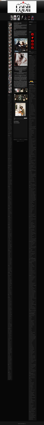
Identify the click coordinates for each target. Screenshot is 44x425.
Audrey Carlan (9, 122)
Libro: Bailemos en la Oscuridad (32, 126)
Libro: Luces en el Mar (31, 265)
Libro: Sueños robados (31, 347)
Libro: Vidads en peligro (31, 382)
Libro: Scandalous (31, 333)
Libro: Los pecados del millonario (32, 260)
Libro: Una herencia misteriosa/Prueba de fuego (32, 373)
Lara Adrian (9, 240)
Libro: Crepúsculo (31, 152)
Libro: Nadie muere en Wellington (32, 285)
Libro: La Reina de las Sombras (32, 233)
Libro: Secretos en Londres (32, 335)
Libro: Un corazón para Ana (32, 369)
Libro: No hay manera (31, 287)
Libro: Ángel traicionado (31, 394)
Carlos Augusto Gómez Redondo (10, 133)
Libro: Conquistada (31, 146)
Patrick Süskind (9, 312)
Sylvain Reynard (9, 352)
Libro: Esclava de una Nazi (31, 205)
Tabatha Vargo (9, 356)
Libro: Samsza (30, 331)
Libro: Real (30, 319)
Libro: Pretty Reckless (31, 303)
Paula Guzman (9, 313)
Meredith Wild (9, 285)
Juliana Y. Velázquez (9, 216)
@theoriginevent (23, 69)
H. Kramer (9, 178)
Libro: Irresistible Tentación (32, 225)
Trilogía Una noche (31, 419)
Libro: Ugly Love (30, 368)
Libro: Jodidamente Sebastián (32, 226)
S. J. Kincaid (9, 336)
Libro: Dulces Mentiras (31, 169)
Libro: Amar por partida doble (32, 117)
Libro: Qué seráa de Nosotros (32, 314)
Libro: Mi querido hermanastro (32, 276)
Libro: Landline (30, 250)
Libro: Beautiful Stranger (31, 132)
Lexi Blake (9, 253)
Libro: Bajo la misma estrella (32, 127)
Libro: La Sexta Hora (31, 234)
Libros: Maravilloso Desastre (32, 400)
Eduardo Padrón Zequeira (9, 158)
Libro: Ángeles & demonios (32, 395)
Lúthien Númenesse (9, 265)
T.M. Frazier (9, 355)
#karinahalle (18, 36)
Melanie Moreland (10, 283)
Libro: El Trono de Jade (31, 178)
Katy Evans (9, 230)
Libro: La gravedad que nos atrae (32, 238)
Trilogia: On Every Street (31, 416)
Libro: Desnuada (30, 161)
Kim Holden (9, 231)
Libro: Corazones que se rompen (32, 149)
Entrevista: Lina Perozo (31, 71)
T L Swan (9, 354)
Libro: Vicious (30, 380)
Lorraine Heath (9, 264)
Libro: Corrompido (31, 151)
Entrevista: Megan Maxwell (32, 74)
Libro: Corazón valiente (31, 150)
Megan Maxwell (9, 280)
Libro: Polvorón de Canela (31, 301)
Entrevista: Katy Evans (31, 68)
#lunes (16, 36)
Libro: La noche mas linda (31, 243)
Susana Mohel (9, 350)
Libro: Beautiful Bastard (31, 130)
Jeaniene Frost (9, 204)
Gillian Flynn (9, 176)
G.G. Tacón (9, 170)
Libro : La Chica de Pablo (31, 96)
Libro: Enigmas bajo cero (31, 202)
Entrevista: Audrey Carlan (31, 58)
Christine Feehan (10, 142)
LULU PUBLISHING (31, 53)
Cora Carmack (9, 147)
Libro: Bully (30, 136)
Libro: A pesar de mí (31, 112)
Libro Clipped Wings (31, 97)
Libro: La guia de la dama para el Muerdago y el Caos (32, 241)
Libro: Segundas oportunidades (32, 337)
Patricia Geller (9, 311)
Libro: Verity (30, 379)
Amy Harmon (9, 113)
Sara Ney (9, 340)
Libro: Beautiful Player (31, 131)
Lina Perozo (9, 255)
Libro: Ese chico (30, 207)
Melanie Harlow (9, 282)
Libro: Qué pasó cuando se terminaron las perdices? (32, 313)
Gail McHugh (9, 174)
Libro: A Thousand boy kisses (32, 111)
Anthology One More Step (31, 85)
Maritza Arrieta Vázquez (9, 275)
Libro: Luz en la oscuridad (31, 266)
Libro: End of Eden (31, 201)
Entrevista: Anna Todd (31, 57)
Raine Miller (9, 327)
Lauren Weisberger (9, 250)
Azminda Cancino (10, 123)
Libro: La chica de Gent (31, 236)
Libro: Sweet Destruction (31, 349)
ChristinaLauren (9, 141)
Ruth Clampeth (9, 333)
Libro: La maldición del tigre (32, 242)
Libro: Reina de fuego (31, 322)
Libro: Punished (30, 305)
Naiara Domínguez (9, 297)
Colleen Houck (9, 146)
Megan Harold (9, 279)
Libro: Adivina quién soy (31, 113)
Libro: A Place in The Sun (31, 108)
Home (20, 139)
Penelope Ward (9, 316)
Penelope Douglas (10, 314)
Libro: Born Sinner (31, 135)
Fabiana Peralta (9, 168)
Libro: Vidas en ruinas (31, 384)
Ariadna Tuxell (9, 120)
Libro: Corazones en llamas (32, 148)
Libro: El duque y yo (31, 190)
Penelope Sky (9, 315)
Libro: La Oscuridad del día (32, 232)
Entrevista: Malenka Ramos (32, 72)
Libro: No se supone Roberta (32, 290)
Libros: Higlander (31, 399)
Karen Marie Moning (9, 224)
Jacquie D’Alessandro (9, 197)
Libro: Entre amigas (31, 204)
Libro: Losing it (30, 263)
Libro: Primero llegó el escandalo (32, 304)
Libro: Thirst (30, 363)
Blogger (25, 423)
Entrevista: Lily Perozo (31, 70)
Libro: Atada (30, 123)
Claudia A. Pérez (9, 144)
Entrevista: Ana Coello (31, 56)
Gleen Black (9, 177)
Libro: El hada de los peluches (32, 191)
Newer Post (15, 139)
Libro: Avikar (30, 125)
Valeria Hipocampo (9, 372)
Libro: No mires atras (31, 289)
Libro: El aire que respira (31, 179)
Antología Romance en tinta (32, 87)
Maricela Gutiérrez (9, 272)
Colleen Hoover (9, 145)
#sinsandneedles (23, 87)
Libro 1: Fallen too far (31, 94)
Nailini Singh (9, 299)
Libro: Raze (30, 318)
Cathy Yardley (9, 140)
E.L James (9, 157)
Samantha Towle (9, 338)
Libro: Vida (30, 381)
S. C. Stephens (9, 335)
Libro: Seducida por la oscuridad (32, 336)
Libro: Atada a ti (30, 124)
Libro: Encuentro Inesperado (32, 200)
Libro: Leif (30, 256)
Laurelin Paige (9, 245)
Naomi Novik (9, 300)
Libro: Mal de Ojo (31, 268)
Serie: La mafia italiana (31, 410)
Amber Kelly (9, 111)
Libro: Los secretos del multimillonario (31, 262)
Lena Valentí (9, 252)
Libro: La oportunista (31, 244)
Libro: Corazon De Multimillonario (32, 147)
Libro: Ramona (30, 317)
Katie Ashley (9, 228)
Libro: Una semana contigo (32, 376)
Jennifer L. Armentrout (9, 205)
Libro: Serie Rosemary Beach (32, 338)
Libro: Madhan (30, 267)
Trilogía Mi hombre (31, 418)
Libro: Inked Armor (31, 224)
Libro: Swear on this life (31, 348)
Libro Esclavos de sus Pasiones (32, 98)
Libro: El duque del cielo (31, 189)
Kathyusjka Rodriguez (9, 227)
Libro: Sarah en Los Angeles (32, 332)
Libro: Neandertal (31, 286)
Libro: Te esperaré (31, 353)
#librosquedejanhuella (18, 87)
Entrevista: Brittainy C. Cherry (32, 59)
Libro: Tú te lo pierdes (31, 367)
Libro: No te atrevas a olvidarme (32, 291)
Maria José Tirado (10, 271)
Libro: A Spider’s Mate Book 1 (32, 109)
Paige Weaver (9, 310)
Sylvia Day (9, 353)
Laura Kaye (9, 242)
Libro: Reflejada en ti (31, 321)
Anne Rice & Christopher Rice (9, 119)
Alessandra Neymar (9, 102)
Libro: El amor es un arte (31, 180)
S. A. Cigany (9, 334)
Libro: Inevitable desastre (31, 223)
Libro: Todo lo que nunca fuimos (32, 365)
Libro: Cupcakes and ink (31, 153)
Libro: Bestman (30, 134)
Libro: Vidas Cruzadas (31, 383)
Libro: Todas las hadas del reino (32, 364)
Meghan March (9, 281)
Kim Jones (9, 232)
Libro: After (30, 116)
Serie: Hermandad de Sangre (32, 409)
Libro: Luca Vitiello (31, 264)
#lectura (14, 36)
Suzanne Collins (9, 351)
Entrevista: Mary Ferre (31, 73)
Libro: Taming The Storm (31, 352)
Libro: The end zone (31, 362)
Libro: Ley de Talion (31, 257)
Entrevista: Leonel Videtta (31, 69)
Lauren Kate (9, 247)
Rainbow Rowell (9, 326)
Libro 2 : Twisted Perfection (32, 95)
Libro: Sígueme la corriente (32, 351)
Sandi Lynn (9, 339)
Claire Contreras (9, 143)
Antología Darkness (31, 86)
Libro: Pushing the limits (31, 306)
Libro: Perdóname (31, 300)
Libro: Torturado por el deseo (32, 366)
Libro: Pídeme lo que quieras (32, 307)
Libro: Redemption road (31, 320)
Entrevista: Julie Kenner (31, 67)
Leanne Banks (9, 251)
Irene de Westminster (9, 186)
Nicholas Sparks (9, 301)
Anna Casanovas (10, 116)
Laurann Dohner (9, 244)
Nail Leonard (9, 298)
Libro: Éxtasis (30, 396)
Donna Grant (9, 156)
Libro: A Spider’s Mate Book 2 (32, 110)
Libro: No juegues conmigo (32, 288)
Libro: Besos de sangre (31, 133)
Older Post (26, 139)
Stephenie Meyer (10, 349)
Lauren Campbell (10, 246)
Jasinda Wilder (9, 202)
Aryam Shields (9, 121)
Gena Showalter (9, 175)
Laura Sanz (9, 243)
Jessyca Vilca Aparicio (9, 208)
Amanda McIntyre (10, 110)
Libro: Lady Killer (30, 249)
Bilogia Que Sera (31, 93)
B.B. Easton (9, 124)
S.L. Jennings (9, 337)
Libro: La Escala (30, 231)
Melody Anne (9, 284)
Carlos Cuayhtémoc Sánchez (9, 135)
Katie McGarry (9, 229)
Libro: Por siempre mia (31, 302)
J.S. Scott (9, 195)
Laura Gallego (9, 241)
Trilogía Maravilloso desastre (32, 417)
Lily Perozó (9, 254)
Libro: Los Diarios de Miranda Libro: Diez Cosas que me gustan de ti (32, 259)
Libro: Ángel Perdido (31, 393)
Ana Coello (9, 114)
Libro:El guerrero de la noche (32, 397)
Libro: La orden (30, 245)
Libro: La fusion (30, 237)
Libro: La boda (30, 235)
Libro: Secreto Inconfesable (32, 334)
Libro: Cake (30, 137)
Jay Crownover (9, 203)
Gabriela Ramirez (10, 173)
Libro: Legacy (30, 255)
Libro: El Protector (31, 177)
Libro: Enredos (30, 203)
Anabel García (9, 115)
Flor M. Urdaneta (10, 169)
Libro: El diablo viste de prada (32, 188)
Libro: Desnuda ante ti (31, 162)
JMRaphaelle (9, 196)
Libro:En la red (30, 398)
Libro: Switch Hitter (31, 350)
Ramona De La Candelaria (9, 328)
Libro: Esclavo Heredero (31, 206)
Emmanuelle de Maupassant (9, 165)
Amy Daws (9, 112)
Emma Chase (9, 164)
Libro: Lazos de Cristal (31, 254)
